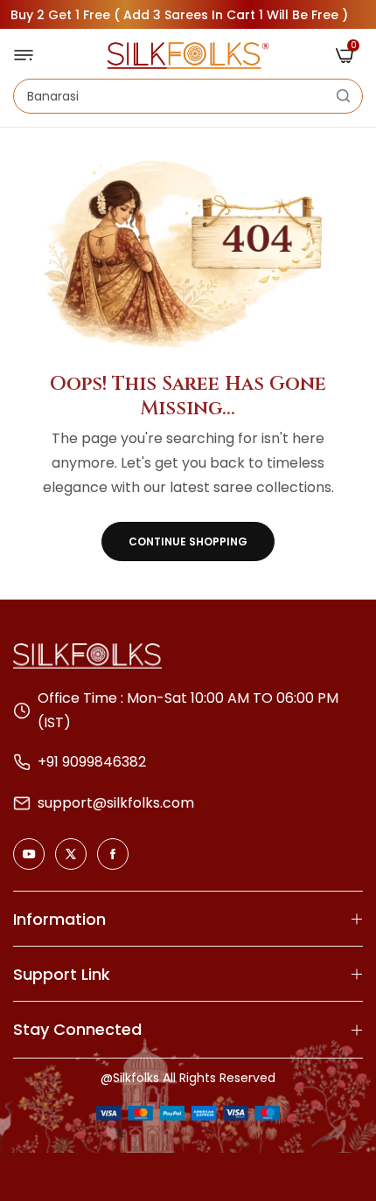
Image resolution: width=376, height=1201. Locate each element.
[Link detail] (29, 854)
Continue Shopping (188, 541)
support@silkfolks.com (116, 803)
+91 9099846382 (92, 762)
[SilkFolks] (188, 55)
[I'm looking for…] (343, 96)
